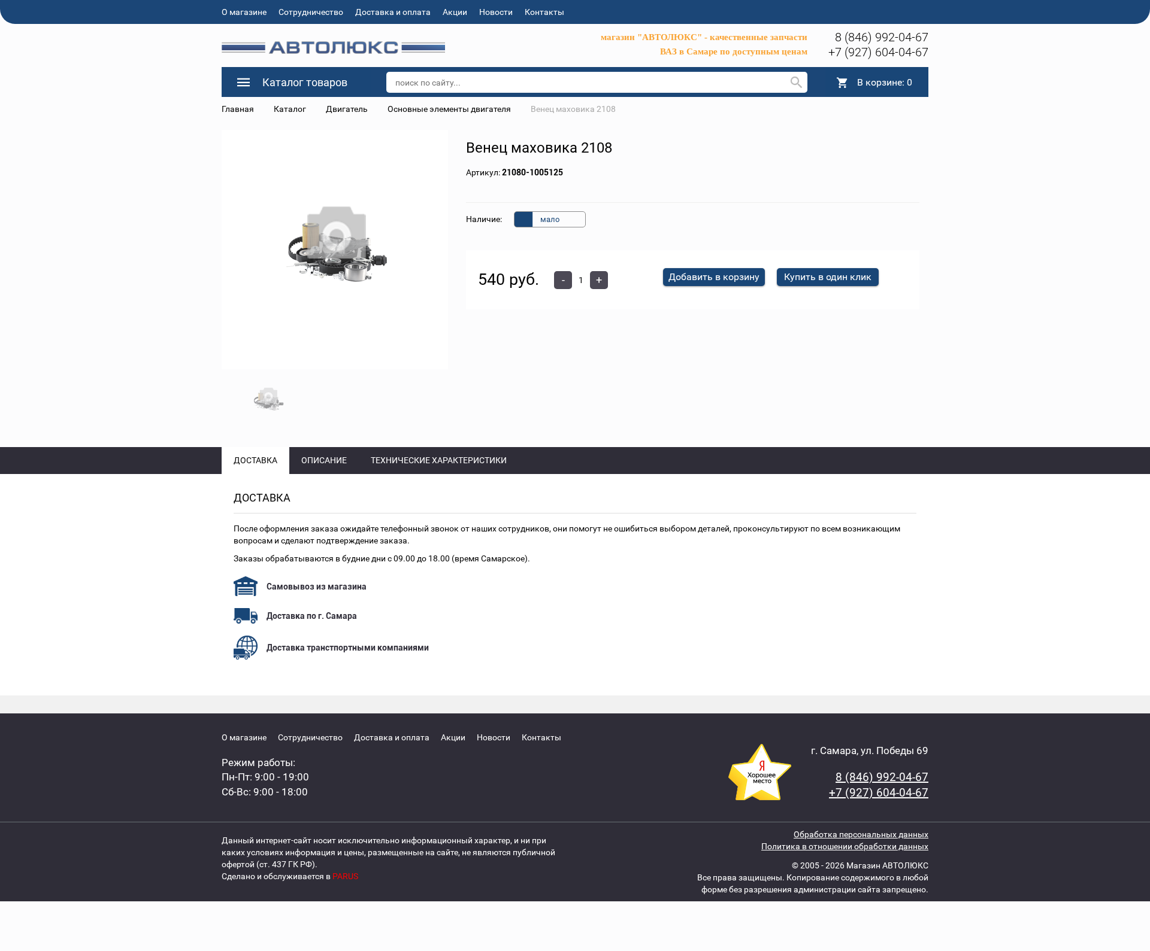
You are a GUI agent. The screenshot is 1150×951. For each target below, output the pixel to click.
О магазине (244, 12)
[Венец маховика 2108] (335, 250)
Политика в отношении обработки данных (844, 846)
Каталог (290, 109)
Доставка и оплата (393, 12)
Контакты (544, 12)
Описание (324, 460)
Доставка (255, 460)
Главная (238, 109)
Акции (455, 12)
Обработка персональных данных (861, 834)
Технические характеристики (439, 460)
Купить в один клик (827, 276)
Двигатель (347, 109)
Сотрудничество (311, 12)
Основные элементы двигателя (449, 109)
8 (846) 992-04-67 (881, 37)
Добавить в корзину (713, 276)
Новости (496, 12)
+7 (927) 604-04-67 (878, 52)
